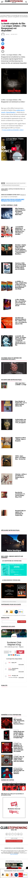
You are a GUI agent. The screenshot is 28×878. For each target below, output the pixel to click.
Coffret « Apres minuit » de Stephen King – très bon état (20, 457)
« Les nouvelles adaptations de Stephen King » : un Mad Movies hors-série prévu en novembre (20, 230)
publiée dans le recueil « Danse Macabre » (12, 111)
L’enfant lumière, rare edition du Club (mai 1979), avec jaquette (20, 421)
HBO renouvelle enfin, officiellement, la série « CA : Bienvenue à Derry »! (19, 721)
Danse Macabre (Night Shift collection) (15, 183)
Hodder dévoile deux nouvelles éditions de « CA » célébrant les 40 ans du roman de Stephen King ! (19, 734)
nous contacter (14, 854)
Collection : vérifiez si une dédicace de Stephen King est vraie (21, 476)
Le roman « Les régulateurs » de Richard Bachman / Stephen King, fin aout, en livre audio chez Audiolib (18, 747)
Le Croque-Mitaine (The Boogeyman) (10, 185)
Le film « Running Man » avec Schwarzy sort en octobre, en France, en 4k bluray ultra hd (20, 302)
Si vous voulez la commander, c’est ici (12, 130)
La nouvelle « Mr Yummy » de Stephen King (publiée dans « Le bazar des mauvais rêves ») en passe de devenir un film (20, 340)
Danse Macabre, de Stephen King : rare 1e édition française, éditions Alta (21, 404)
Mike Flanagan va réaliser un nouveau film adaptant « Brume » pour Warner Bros (20, 211)
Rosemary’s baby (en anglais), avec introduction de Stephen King (20, 513)
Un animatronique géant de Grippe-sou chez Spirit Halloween (19, 771)
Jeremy (7, 34)
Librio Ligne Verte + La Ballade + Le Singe (20, 383)
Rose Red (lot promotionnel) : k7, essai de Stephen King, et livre (20, 495)
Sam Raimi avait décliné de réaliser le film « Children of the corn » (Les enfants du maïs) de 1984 (21, 321)
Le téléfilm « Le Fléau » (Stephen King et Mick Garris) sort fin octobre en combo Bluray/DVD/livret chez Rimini (21, 285)
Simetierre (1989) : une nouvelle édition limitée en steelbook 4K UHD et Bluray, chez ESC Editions (20, 266)
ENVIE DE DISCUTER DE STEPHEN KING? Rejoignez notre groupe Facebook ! (12, 200)
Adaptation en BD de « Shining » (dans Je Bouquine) (20, 439)
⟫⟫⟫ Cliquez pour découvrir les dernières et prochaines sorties (12, 794)
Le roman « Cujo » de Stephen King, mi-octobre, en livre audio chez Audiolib (19, 759)
